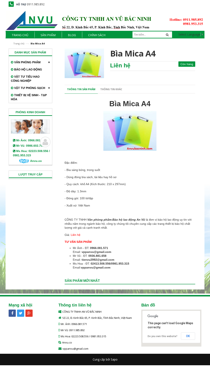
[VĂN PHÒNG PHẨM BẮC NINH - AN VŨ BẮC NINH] (105, 19)
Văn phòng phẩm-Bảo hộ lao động (111, 219)
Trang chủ (18, 43)
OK (188, 336)
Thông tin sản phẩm (81, 89)
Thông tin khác (111, 89)
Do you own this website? (162, 336)
